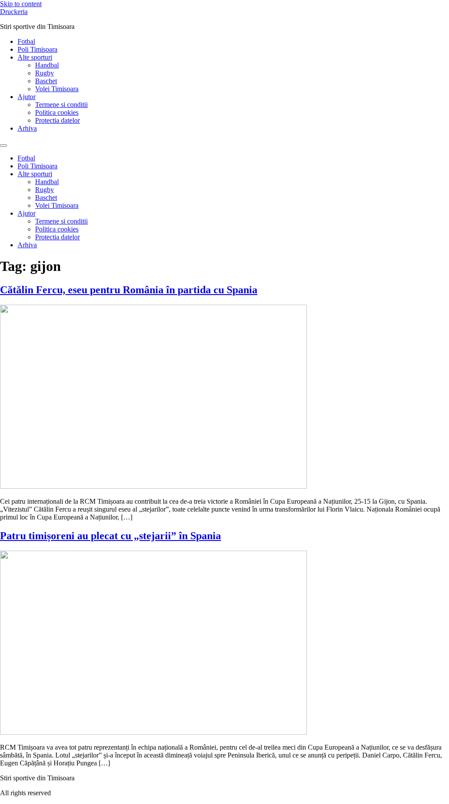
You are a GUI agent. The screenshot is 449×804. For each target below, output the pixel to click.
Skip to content (21, 3)
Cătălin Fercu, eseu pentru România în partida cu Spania (128, 289)
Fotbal (26, 41)
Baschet (46, 81)
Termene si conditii (61, 104)
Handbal (47, 65)
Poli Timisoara (37, 49)
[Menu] (3, 145)
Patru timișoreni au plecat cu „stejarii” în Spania (110, 535)
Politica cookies (56, 112)
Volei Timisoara (56, 88)
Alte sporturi (35, 57)
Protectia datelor (57, 120)
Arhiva (27, 128)
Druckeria (14, 11)
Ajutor (27, 96)
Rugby (44, 73)
